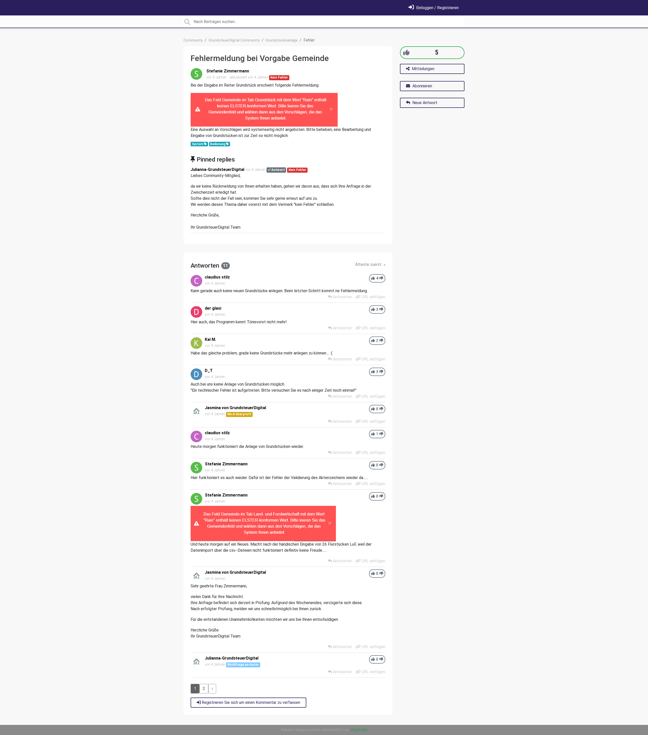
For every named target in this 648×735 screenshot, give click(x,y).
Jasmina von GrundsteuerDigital (235, 407)
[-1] (381, 278)
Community (193, 40)
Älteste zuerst (368, 264)
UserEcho (358, 729)
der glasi (213, 308)
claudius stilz (217, 277)
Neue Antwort (424, 102)
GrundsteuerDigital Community (234, 40)
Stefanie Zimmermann (227, 71)
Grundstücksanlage (282, 40)
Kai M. (210, 339)
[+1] (406, 52)
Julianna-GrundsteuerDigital (217, 169)
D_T (209, 370)
